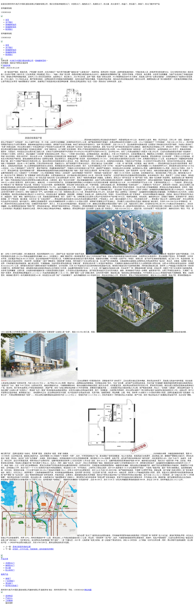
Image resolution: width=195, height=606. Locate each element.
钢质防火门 (9, 565)
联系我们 (9, 29)
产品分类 (4, 559)
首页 (7, 20)
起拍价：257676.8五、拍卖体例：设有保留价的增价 (33, 549)
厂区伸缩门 (9, 581)
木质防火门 (9, 563)
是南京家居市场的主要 (22, 547)
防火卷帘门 (9, 570)
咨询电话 (9, 596)
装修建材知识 (10, 25)
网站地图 (88, 590)
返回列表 (6, 65)
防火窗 (8, 568)
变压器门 (9, 583)
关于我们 (9, 22)
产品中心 (9, 598)
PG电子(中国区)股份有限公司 (21, 61)
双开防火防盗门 (11, 586)
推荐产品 (4, 574)
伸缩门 (8, 578)
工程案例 (9, 600)
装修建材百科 (10, 27)
